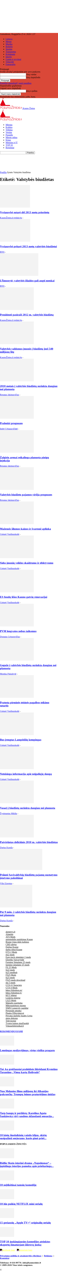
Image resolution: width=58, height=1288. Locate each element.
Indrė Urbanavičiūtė (9, 429)
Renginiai (10, 147)
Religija (9, 46)
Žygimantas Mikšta (8, 813)
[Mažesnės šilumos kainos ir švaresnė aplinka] (17, 523)
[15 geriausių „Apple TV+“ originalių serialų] (7, 1217)
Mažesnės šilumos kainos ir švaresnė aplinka (25, 528)
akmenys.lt (10, 932)
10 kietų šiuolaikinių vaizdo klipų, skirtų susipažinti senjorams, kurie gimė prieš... (23, 1137)
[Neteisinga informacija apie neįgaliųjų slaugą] (17, 768)
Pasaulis (9, 135)
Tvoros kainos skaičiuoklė (17, 1023)
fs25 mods (10, 977)
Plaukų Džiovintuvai (15, 1013)
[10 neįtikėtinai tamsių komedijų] (7, 1179)
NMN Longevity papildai (17, 1008)
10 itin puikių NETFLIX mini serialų (21, 1203)
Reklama (48, 1256)
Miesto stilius (11, 137)
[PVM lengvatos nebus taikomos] (17, 625)
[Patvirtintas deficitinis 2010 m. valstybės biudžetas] (17, 836)
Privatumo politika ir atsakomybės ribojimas (20, 1256)
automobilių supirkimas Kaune (19, 939)
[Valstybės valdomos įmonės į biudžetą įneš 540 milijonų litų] (17, 343)
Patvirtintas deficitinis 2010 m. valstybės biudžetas (29, 842)
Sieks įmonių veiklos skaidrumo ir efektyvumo (26, 562)
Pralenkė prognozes (11, 423)
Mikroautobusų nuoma (16, 1005)
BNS (2, 252)
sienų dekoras (12, 1018)
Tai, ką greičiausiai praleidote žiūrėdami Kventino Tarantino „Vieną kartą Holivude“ (29, 1071)
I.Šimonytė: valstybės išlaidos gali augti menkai (27, 280)
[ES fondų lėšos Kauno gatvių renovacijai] (17, 591)
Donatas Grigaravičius (10, 636)
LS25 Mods (11, 1000)
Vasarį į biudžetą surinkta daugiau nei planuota (27, 807)
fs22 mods (10, 970)
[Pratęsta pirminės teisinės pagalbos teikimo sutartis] (17, 697)
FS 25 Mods (11, 967)
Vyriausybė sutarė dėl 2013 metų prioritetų (24, 212)
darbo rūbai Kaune (14, 949)
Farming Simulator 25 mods (18, 962)
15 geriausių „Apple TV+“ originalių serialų (25, 1222)
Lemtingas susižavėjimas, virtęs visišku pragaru (27, 1050)
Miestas (9, 125)
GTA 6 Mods (11, 988)
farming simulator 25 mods (17, 965)
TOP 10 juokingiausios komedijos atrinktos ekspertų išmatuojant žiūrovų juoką (25, 1243)
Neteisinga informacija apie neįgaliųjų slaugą (26, 773)
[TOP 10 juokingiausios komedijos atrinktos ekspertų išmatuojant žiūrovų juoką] (7, 1236)
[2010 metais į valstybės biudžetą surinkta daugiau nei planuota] (17, 380)
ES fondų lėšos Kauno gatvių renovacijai (23, 596)
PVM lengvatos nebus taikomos (18, 631)
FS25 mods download (15, 980)
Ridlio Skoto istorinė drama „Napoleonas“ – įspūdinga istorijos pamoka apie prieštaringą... (27, 1165)
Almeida (9, 934)
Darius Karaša (6, 847)
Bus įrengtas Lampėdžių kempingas (20, 739)
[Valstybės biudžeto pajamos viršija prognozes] (17, 489)
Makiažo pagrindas (14, 1003)
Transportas (11, 51)
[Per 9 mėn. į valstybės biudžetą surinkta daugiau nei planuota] (16, 906)
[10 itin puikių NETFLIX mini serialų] (7, 1198)
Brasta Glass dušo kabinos (17, 942)
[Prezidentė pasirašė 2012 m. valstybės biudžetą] (17, 309)
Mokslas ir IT (12, 142)
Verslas (9, 132)
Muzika (9, 44)
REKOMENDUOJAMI (11, 1031)
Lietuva (9, 39)
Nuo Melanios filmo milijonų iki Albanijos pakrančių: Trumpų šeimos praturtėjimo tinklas (27, 1093)
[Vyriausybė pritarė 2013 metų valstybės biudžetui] (15, 241)
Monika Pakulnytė (8, 674)
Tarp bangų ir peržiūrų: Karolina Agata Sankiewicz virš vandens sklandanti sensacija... (27, 1115)
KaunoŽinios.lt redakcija (11, 218)
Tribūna (9, 130)
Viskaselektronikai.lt (15, 1026)
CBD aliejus (11, 944)
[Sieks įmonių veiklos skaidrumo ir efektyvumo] (17, 557)
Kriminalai (10, 54)
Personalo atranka (13, 1010)
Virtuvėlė (10, 62)
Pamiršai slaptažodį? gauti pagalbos (15, 83)
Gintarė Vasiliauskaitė (9, 534)
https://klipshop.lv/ (14, 993)
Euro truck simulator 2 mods (18, 957)
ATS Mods (10, 937)
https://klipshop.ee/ (14, 990)
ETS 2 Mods (11, 952)
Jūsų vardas (31, 74)
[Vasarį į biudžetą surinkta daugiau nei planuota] (17, 802)
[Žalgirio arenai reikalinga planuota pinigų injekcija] (17, 452)
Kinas (8, 140)
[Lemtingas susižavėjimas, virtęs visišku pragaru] (7, 1045)
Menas (9, 41)
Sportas (9, 49)
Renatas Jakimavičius (9, 394)
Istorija (9, 57)
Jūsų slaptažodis (33, 77)
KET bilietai (11, 995)
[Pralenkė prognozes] (17, 418)
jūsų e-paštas (31, 91)
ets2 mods (10, 954)
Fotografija (10, 64)
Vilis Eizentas (6, 883)
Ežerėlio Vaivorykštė (15, 960)
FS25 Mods (11, 975)
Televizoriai (11, 1021)
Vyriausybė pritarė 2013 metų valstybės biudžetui (28, 246)
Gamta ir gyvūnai (13, 59)
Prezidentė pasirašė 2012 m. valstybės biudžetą (27, 314)
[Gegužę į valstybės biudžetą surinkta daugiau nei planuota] (17, 660)
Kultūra (9, 127)
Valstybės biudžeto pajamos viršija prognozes (26, 494)
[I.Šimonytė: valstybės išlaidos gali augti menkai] (19, 275)
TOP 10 (9, 145)
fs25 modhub (11, 972)
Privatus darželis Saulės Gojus (19, 1016)
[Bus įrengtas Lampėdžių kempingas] (17, 734)
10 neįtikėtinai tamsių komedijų (18, 1184)
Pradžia (3, 172)
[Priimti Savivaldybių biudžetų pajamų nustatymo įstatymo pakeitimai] (21, 869)
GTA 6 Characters (14, 985)
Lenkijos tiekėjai (13, 998)
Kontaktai (4, 1258)
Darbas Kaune (12, 947)
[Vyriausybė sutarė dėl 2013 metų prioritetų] (15, 207)
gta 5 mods (10, 982)
